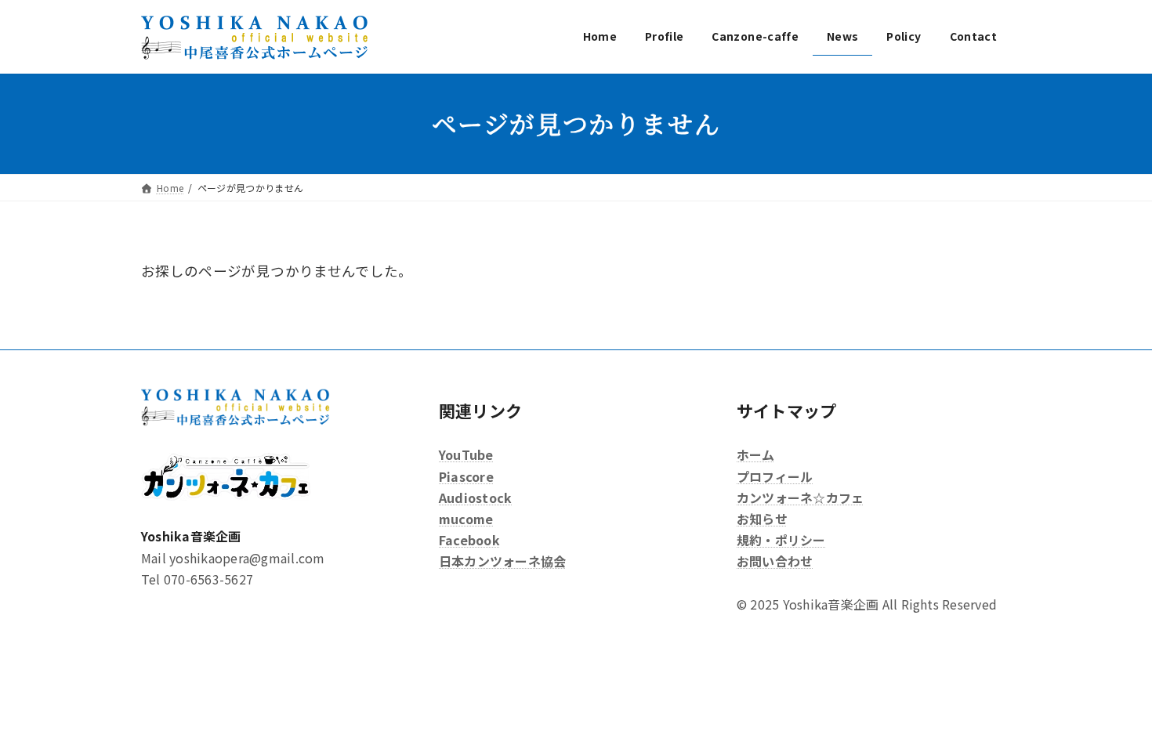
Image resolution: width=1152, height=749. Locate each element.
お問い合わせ (775, 561)
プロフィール (775, 475)
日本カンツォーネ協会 (502, 561)
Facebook (469, 539)
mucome (466, 518)
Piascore (466, 475)
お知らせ (762, 518)
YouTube (466, 454)
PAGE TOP (1112, 713)
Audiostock (475, 497)
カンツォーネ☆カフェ (800, 497)
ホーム (756, 454)
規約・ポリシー (781, 539)
